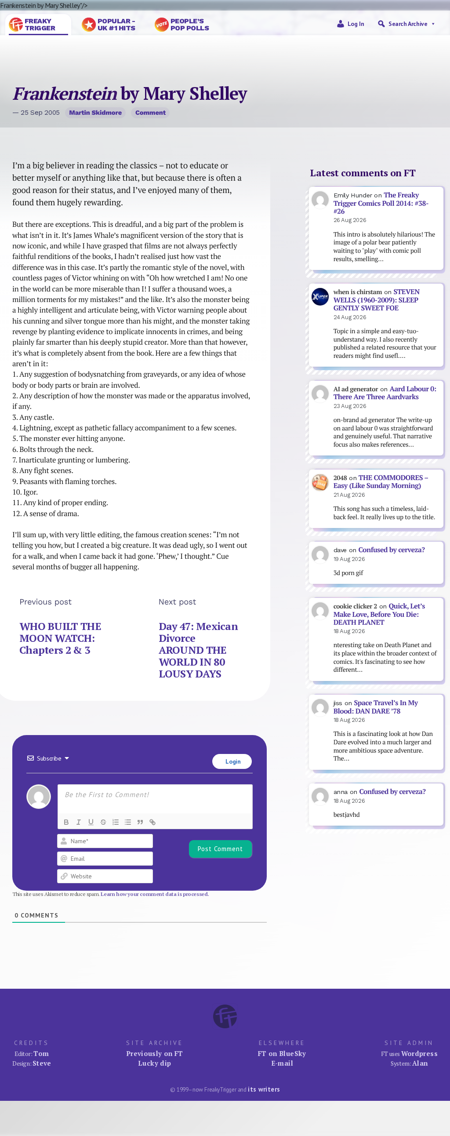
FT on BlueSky (282, 1053)
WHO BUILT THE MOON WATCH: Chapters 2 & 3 (60, 638)
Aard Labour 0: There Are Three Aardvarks (385, 393)
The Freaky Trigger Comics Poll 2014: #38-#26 (381, 203)
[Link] (152, 822)
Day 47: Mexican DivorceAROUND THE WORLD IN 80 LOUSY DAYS (198, 650)
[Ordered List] (115, 822)
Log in (356, 24)
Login (232, 761)
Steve (42, 1063)
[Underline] (91, 822)
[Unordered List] (128, 822)
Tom (41, 1053)
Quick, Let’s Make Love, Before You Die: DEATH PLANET (379, 614)
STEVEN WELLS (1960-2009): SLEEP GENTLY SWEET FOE (377, 300)
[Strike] (103, 822)
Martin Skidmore (95, 113)
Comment (150, 113)
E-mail (282, 1063)
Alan (420, 1063)
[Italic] (79, 822)
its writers (264, 1089)
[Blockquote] (140, 822)
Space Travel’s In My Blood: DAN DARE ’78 (376, 707)
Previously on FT (154, 1053)
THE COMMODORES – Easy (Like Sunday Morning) (381, 482)
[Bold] (66, 822)
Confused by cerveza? (391, 549)
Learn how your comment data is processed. (155, 894)
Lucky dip (154, 1063)
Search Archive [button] (407, 24)
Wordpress (419, 1053)
